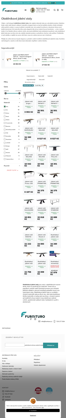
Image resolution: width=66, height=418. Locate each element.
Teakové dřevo (12, 159)
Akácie (12, 119)
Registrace (37, 362)
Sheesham (12, 139)
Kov (12, 109)
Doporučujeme (31, 76)
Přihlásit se (50, 345)
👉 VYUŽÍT (52, 3)
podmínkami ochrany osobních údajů (34, 345)
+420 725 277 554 (43, 10)
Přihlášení (37, 359)
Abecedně (42, 79)
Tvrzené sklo (12, 123)
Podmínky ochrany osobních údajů (12, 376)
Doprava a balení (7, 371)
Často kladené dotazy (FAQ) (10, 379)
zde (43, 407)
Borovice (12, 126)
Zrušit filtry (11, 170)
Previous (3, 59)
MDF (12, 149)
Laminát (12, 142)
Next (63, 59)
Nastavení (33, 415)
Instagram (35, 319)
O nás (4, 361)
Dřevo (12, 113)
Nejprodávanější (31, 79)
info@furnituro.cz (46, 321)
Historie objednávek (40, 365)
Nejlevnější (41, 76)
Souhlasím (34, 410)
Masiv (12, 116)
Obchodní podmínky (8, 374)
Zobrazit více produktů (32, 70)
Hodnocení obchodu (8, 366)
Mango (12, 146)
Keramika (12, 136)
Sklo (12, 106)
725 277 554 (60, 321)
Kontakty (4, 358)
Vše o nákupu (6, 363)
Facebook (31, 319)
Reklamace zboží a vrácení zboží (11, 368)
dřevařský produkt (12, 129)
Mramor (12, 152)
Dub (12, 132)
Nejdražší (50, 76)
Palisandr (12, 155)
